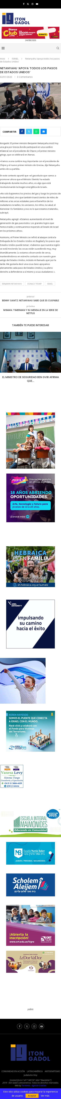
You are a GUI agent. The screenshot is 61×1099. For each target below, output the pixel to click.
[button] (3, 359)
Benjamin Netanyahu (12, 284)
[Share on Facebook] (22, 131)
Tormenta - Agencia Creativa (34, 1085)
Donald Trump (34, 284)
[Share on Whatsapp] (36, 131)
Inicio (2, 58)
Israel (50, 284)
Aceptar (32, 1095)
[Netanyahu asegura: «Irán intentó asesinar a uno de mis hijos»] (30, 352)
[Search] (57, 48)
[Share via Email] (44, 131)
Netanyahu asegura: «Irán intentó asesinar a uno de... (30, 379)
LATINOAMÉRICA (35, 1071)
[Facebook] (23, 3)
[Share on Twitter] (29, 131)
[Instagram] (32, 3)
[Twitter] (28, 3)
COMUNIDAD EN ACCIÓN (13, 1071)
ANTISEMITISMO (52, 1071)
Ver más (45, 1096)
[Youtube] (37, 3)
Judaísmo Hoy (30, 1075)
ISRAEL (15, 58)
